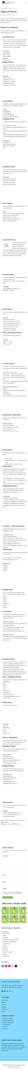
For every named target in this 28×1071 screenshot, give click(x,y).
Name (5, 875)
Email (4, 882)
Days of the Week (7, 952)
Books (3, 1011)
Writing (4, 1004)
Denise (3, 15)
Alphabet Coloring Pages (9, 941)
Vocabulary (5, 1009)
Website (5, 888)
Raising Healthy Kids (8, 1020)
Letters (5, 946)
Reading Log (6, 956)
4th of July (6, 1029)
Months (5, 954)
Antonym (5, 950)
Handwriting (6, 944)
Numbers (5, 937)
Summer (5, 1027)
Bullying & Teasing (8, 1018)
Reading (4, 1002)
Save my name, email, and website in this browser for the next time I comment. (13, 893)
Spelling (4, 1007)
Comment (6, 856)
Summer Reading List (8, 1022)
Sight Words (6, 933)
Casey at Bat (6, 669)
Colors (4, 935)
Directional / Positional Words (11, 939)
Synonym (5, 948)
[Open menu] (25, 3)
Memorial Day (6, 1024)
